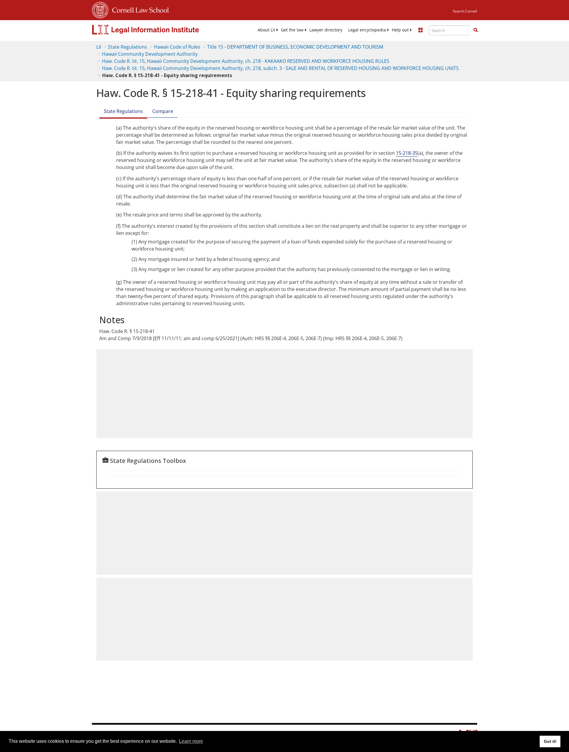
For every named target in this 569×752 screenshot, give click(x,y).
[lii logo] (158, 30)
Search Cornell (465, 11)
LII (98, 47)
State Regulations (127, 47)
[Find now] (475, 30)
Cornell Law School (138, 9)
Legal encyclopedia (367, 30)
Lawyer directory (325, 30)
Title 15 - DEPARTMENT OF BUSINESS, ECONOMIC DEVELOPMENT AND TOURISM (295, 47)
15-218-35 (407, 153)
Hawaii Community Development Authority (150, 54)
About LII (266, 30)
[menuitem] (266, 30)
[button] (476, 30)
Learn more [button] (191, 741)
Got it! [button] (550, 741)
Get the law (292, 30)
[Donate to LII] (420, 30)
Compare (162, 111)
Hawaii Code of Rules (177, 47)
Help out (400, 30)
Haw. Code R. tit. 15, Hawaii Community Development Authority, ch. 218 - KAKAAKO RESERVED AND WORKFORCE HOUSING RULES (245, 61)
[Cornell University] (100, 9)
